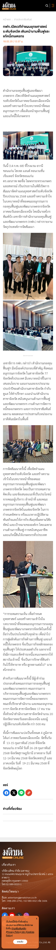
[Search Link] (47, 5)
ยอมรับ (20, 942)
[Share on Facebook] (6, 792)
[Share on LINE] (21, 792)
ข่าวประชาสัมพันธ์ (23, 19)
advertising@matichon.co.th (22, 897)
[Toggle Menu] (52, 5)
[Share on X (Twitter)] (13, 792)
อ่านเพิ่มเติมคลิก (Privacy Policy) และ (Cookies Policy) (20, 932)
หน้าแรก (7, 19)
